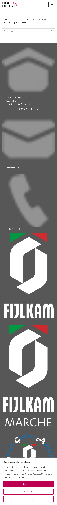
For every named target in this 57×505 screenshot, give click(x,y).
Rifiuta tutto (28, 499)
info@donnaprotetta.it (15, 167)
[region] (28, 481)
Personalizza (28, 491)
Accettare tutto (28, 484)
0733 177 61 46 (13, 229)
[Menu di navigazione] (51, 4)
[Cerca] (52, 31)
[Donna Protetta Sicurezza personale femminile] (10, 4)
